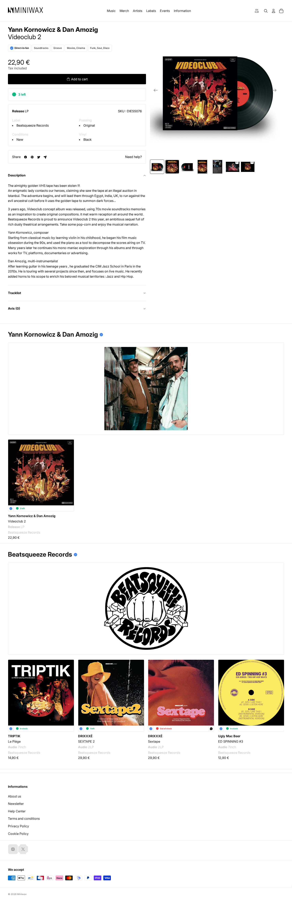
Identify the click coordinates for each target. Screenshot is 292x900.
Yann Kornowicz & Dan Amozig (53, 29)
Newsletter (16, 804)
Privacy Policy (18, 826)
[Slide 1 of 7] (157, 166)
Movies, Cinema (76, 48)
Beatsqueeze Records (32, 125)
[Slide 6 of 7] (232, 166)
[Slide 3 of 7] (187, 166)
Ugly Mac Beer (229, 736)
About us (14, 796)
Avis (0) (14, 308)
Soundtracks (41, 48)
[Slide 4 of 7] (202, 166)
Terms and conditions (24, 819)
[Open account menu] (273, 11)
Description (17, 175)
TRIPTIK (14, 736)
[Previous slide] (154, 91)
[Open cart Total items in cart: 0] (281, 11)
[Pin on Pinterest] (32, 157)
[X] (23, 849)
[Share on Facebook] (25, 157)
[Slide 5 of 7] (217, 166)
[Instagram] (13, 849)
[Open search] (266, 11)
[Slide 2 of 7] (172, 166)
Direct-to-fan (22, 48)
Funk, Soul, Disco (99, 48)
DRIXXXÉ (85, 736)
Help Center (17, 811)
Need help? (133, 157)
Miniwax (22, 894)
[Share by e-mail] (45, 157)
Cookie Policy (18, 834)
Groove (57, 48)
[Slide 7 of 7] (247, 166)
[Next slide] (275, 91)
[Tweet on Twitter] (38, 157)
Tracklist (14, 293)
